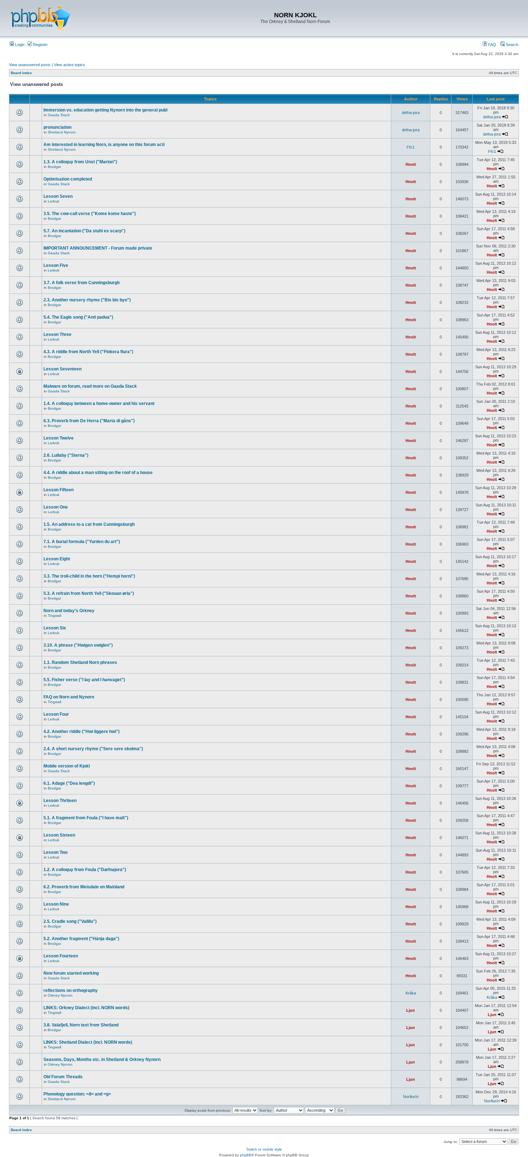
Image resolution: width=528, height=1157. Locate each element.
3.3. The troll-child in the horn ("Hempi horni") (89, 576)
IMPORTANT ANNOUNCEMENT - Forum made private (97, 248)
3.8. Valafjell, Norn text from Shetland (81, 1025)
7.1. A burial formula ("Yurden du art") (81, 541)
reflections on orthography (70, 990)
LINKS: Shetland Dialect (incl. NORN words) (87, 1042)
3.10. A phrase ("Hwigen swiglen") (78, 645)
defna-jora (411, 112)
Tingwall (54, 616)
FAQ (491, 44)
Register (40, 44)
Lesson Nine (56, 904)
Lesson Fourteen (60, 955)
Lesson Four (56, 714)
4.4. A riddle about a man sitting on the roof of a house (98, 472)
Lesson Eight (56, 558)
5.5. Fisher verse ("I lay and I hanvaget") (84, 679)
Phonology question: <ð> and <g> (77, 1094)
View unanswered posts (30, 65)
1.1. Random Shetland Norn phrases (80, 662)
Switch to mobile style (264, 1149)
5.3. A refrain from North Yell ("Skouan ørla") (88, 593)
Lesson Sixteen (59, 835)
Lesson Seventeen (62, 369)
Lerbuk (53, 201)
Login (19, 44)
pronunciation (57, 127)
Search (511, 44)
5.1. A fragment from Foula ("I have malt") (85, 817)
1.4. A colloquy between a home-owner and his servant (98, 403)
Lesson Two (55, 852)
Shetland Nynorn (62, 132)
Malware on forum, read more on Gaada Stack (90, 386)
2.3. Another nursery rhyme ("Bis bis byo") (87, 299)
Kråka (411, 993)
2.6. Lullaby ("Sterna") (65, 455)
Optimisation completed (67, 179)
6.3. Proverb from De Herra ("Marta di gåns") (89, 420)
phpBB (245, 1155)
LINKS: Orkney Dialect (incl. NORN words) (86, 1007)
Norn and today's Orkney (68, 610)
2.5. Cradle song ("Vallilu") (70, 921)
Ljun (410, 1010)
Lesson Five (55, 265)
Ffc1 (410, 147)
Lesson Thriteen (60, 800)
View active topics (69, 65)
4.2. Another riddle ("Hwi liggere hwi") (81, 731)
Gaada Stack (59, 115)
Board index (21, 73)
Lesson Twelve (58, 438)
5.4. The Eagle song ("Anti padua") (78, 317)
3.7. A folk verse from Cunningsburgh (81, 282)
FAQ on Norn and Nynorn (68, 697)
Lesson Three (57, 334)
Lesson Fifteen (58, 489)
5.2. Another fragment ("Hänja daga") (81, 938)
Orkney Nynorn (60, 995)
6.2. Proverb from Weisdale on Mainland (83, 886)
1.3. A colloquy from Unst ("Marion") (80, 161)
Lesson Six (54, 627)
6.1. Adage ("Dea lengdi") (69, 783)
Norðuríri (410, 1096)
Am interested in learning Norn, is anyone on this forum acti (104, 144)
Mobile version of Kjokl (66, 766)
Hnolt (411, 164)
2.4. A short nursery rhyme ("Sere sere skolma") (93, 748)
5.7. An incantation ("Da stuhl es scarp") (84, 230)
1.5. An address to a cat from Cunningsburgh (89, 524)
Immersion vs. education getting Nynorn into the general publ (105, 110)
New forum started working (71, 973)
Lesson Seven (58, 196)
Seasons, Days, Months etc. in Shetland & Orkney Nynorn (102, 1059)
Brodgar (54, 167)
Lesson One (55, 507)
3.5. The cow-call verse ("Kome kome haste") (89, 213)
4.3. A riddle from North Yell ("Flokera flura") (88, 351)
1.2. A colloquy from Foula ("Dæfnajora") (84, 869)
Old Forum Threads (63, 1076)
